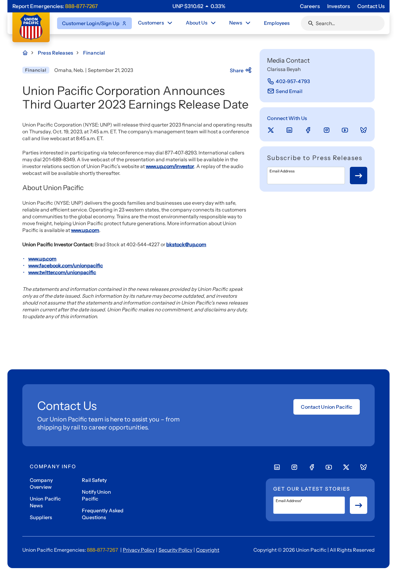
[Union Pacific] (31, 27)
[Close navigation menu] (169, 23)
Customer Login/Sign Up (90, 23)
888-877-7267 (81, 6)
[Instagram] (326, 130)
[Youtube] (345, 130)
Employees (277, 23)
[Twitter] (270, 130)
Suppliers (41, 517)
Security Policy (175, 550)
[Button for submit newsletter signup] (358, 175)
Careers (310, 6)
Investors (338, 6)
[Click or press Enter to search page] (310, 23)
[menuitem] (156, 23)
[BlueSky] (363, 130)
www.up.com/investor (170, 166)
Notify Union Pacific (96, 495)
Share (237, 70)
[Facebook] (308, 130)
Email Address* (289, 501)
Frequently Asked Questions (102, 513)
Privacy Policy (139, 550)
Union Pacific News (45, 502)
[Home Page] (28, 52)
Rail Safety (94, 480)
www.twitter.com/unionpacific (62, 272)
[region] (198, 6)
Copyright (207, 550)
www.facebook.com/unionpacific (65, 265)
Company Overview (41, 483)
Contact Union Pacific (326, 407)
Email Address (282, 171)
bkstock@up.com (186, 244)
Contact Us (371, 6)
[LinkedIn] (289, 130)
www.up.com (85, 230)
